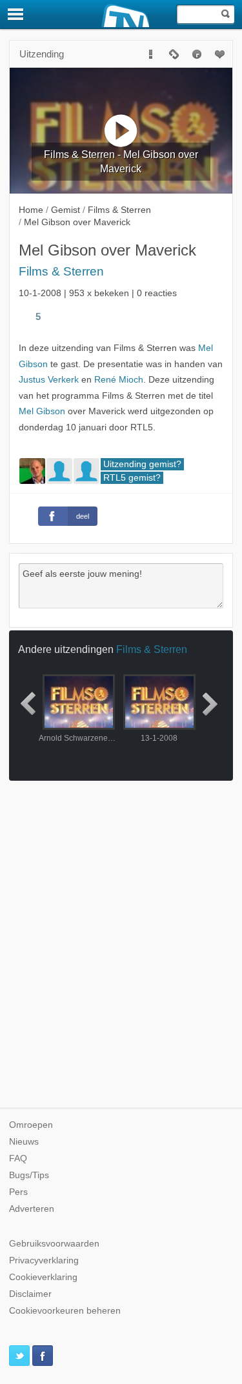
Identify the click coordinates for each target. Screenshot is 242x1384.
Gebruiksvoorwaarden (54, 1244)
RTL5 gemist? (132, 478)
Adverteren (31, 1209)
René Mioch (118, 380)
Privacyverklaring (44, 1260)
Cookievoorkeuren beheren (65, 1311)
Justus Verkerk (49, 380)
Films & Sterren (61, 271)
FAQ (18, 1158)
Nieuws (24, 1142)
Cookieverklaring (43, 1277)
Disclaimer (30, 1294)
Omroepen (31, 1125)
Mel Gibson (42, 411)
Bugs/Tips (29, 1175)
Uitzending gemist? (142, 464)
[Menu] (16, 14)
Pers (18, 1192)
